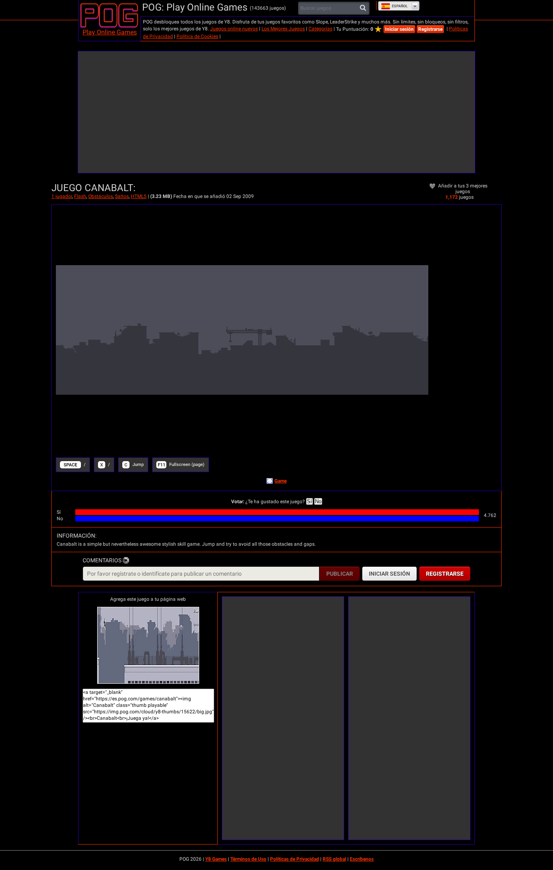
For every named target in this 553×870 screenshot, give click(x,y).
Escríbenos (362, 859)
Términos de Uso (248, 859)
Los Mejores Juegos (283, 29)
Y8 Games (216, 859)
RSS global (334, 859)
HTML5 (139, 196)
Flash (80, 196)
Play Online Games (110, 32)
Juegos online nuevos (234, 29)
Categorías (320, 29)
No (318, 501)
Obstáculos (100, 196)
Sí (309, 501)
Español (400, 6)
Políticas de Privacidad (294, 859)
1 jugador (61, 196)
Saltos (122, 196)
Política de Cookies (197, 36)
